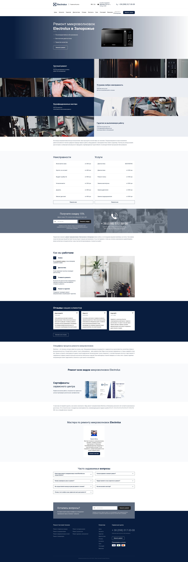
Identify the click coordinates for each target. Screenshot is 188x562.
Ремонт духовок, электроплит (80, 534)
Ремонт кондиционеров (59, 531)
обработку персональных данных (80, 227)
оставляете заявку (60, 261)
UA (94, 4)
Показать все (73, 202)
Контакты (90, 12)
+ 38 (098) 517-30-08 (127, 4)
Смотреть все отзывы (61, 334)
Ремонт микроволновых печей (61, 534)
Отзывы (84, 12)
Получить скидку (85, 221)
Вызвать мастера (94, 453)
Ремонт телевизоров (58, 536)
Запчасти (61, 12)
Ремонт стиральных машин (60, 529)
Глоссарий (103, 12)
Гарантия (68, 12)
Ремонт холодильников (79, 529)
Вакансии (110, 12)
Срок (96, 12)
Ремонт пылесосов (78, 531)
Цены (55, 12)
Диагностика (76, 12)
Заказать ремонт (60, 47)
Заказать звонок (129, 12)
